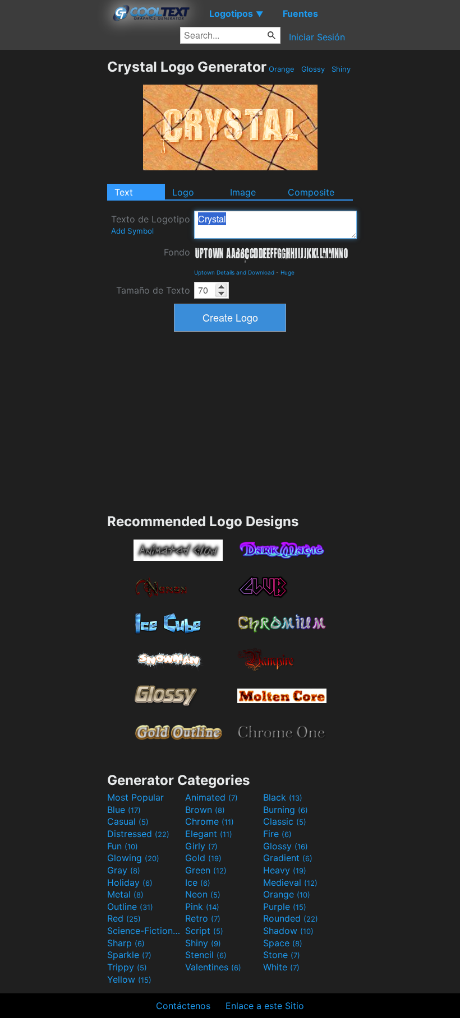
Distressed (138, 833)
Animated (211, 797)
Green (206, 870)
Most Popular (135, 797)
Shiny (341, 68)
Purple (284, 906)
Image (243, 192)
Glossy (313, 68)
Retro (202, 918)
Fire (277, 833)
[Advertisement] (53, 226)
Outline (130, 906)
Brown (205, 809)
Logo (183, 192)
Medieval (290, 882)
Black (282, 797)
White (281, 967)
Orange (281, 68)
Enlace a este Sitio (265, 1005)
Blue (124, 809)
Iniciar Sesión (317, 37)
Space (282, 943)
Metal (125, 894)
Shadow (288, 930)
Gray (123, 870)
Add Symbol (132, 230)
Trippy (127, 967)
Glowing (133, 857)
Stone (281, 954)
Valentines (213, 967)
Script (204, 930)
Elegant (208, 833)
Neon (202, 894)
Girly (201, 846)
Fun (122, 846)
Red (124, 918)
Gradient (287, 857)
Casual (128, 821)
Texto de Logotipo (150, 224)
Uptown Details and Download (234, 272)
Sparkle (129, 954)
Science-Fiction (144, 930)
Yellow (129, 979)
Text (123, 192)
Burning (285, 809)
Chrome (209, 821)
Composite (311, 192)
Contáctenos (183, 1005)
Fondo (177, 252)
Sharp (126, 943)
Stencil (206, 954)
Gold (203, 857)
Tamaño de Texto (153, 290)
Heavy (284, 870)
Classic (284, 821)
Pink (202, 906)
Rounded (290, 918)
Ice (197, 882)
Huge (287, 272)
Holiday (130, 882)
